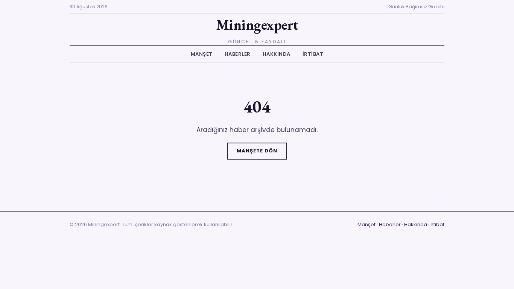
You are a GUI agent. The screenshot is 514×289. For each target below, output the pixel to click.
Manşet (202, 54)
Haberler (238, 54)
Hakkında (276, 54)
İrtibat (313, 54)
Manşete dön (257, 150)
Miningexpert (257, 24)
